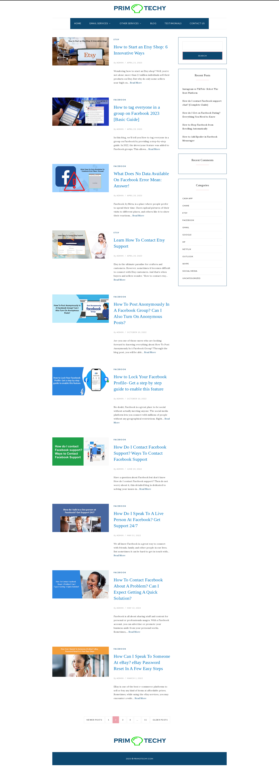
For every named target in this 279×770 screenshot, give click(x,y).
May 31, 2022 (134, 535)
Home (77, 23)
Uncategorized (191, 278)
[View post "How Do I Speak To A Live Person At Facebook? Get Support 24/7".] (80, 518)
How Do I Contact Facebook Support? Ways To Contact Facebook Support (140, 453)
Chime (185, 205)
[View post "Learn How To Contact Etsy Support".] (80, 244)
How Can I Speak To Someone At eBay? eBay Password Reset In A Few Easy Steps (142, 662)
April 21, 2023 (134, 62)
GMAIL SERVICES (98, 23)
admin (119, 62)
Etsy (116, 39)
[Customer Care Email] (139, 8)
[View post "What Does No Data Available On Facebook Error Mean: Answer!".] (80, 178)
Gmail (185, 227)
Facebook (120, 100)
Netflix (186, 249)
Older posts (160, 720)
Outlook (187, 256)
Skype (185, 263)
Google (187, 234)
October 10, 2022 (137, 332)
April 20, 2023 (134, 129)
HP (183, 242)
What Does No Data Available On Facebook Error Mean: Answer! (141, 179)
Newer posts (94, 720)
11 (145, 720)
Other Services (129, 23)
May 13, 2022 (134, 608)
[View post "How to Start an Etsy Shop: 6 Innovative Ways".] (80, 51)
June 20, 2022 (134, 469)
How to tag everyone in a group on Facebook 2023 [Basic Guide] (137, 113)
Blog (153, 23)
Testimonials (173, 23)
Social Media (189, 271)
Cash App (187, 198)
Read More (136, 82)
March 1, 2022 (135, 678)
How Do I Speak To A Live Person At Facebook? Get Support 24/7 (138, 519)
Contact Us (197, 23)
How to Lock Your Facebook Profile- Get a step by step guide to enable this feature (140, 382)
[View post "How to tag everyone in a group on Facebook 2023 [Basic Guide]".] (80, 112)
